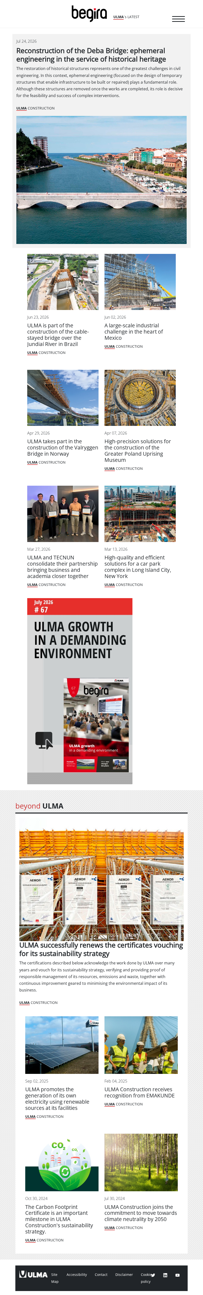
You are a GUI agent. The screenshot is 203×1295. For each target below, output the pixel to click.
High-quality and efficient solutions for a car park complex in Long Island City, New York (137, 567)
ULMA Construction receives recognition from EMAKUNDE (139, 1092)
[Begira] (91, 13)
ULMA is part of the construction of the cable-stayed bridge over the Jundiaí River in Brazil (58, 335)
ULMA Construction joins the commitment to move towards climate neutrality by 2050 (140, 1213)
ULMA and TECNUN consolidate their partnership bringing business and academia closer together (62, 567)
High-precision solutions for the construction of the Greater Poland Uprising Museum (137, 451)
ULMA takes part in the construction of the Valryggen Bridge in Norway (62, 448)
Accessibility (77, 1275)
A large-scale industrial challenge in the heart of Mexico (133, 332)
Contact (101, 1275)
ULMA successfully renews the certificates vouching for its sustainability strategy (101, 949)
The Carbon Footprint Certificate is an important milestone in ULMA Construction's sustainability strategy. (59, 1219)
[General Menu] (178, 20)
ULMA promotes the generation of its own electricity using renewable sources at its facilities (57, 1099)
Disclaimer (124, 1275)
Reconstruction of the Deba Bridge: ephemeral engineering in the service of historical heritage (91, 55)
